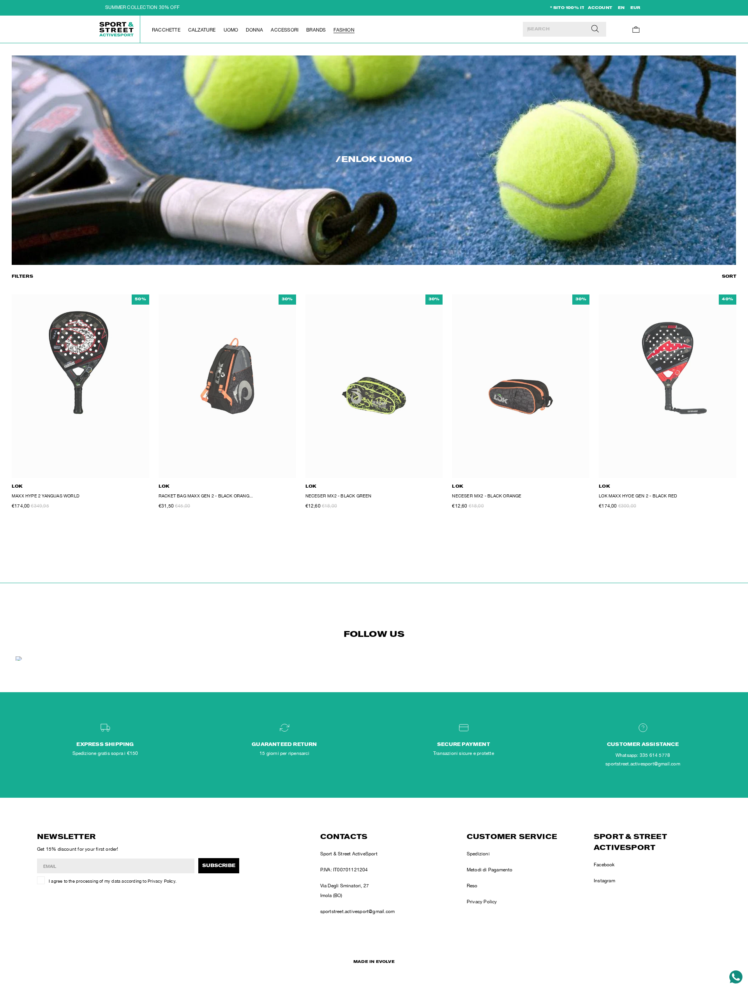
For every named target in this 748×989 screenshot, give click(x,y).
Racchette (166, 30)
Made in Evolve (374, 962)
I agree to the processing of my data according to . (112, 881)
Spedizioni (478, 854)
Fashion (343, 30)
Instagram (604, 880)
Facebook (604, 864)
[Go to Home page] (117, 29)
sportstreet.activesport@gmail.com (357, 911)
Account (600, 8)
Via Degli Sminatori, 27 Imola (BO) (344, 890)
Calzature (202, 30)
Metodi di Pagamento (490, 870)
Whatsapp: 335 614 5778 (643, 755)
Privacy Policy (161, 881)
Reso (472, 886)
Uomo (231, 30)
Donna (254, 30)
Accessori (284, 30)
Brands (316, 30)
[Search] (595, 29)
